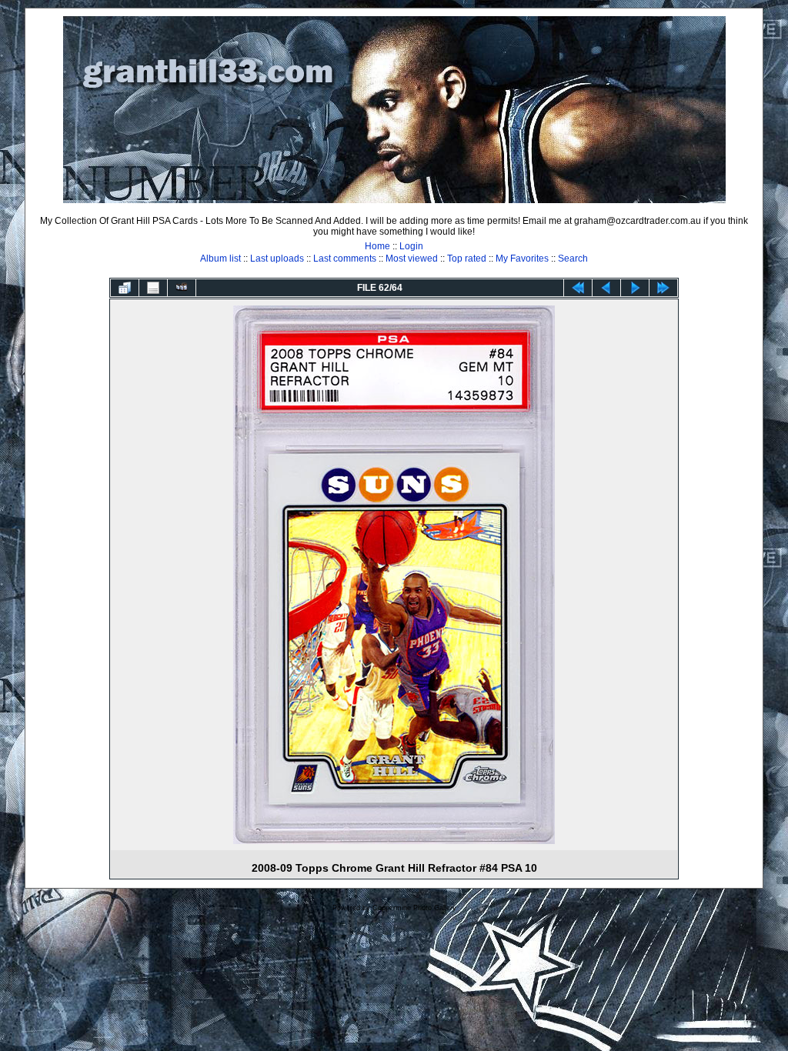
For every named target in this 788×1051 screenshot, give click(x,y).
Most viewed (412, 258)
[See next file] (635, 287)
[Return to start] (578, 287)
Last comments (344, 258)
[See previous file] (606, 287)
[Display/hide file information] (153, 287)
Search (573, 258)
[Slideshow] (181, 287)
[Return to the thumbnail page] (125, 287)
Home (377, 246)
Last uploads (277, 258)
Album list (220, 258)
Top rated (466, 258)
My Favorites (522, 258)
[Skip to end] (663, 287)
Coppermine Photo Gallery (414, 908)
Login (411, 246)
